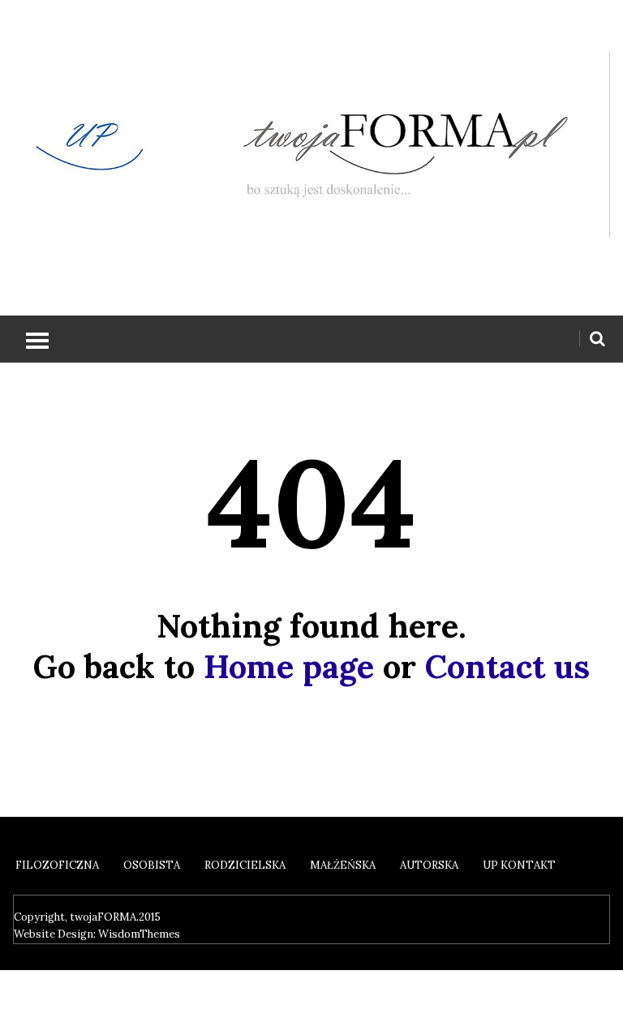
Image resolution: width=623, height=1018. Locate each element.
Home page (289, 666)
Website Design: (56, 934)
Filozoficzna (57, 865)
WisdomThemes (139, 934)
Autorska (429, 865)
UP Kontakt (519, 865)
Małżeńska (343, 865)
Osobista (151, 865)
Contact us (507, 666)
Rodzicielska (245, 865)
